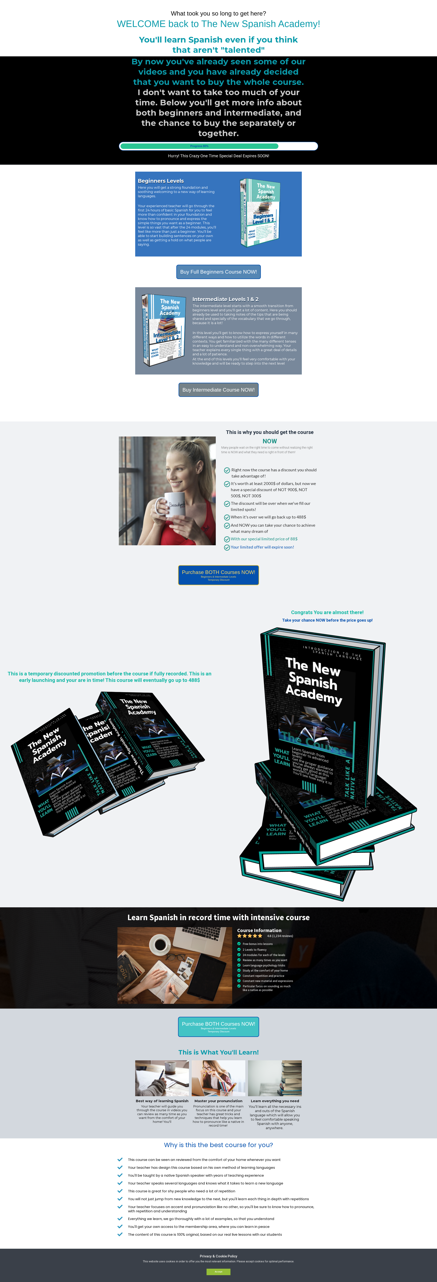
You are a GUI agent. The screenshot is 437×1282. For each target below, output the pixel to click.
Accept (218, 1272)
